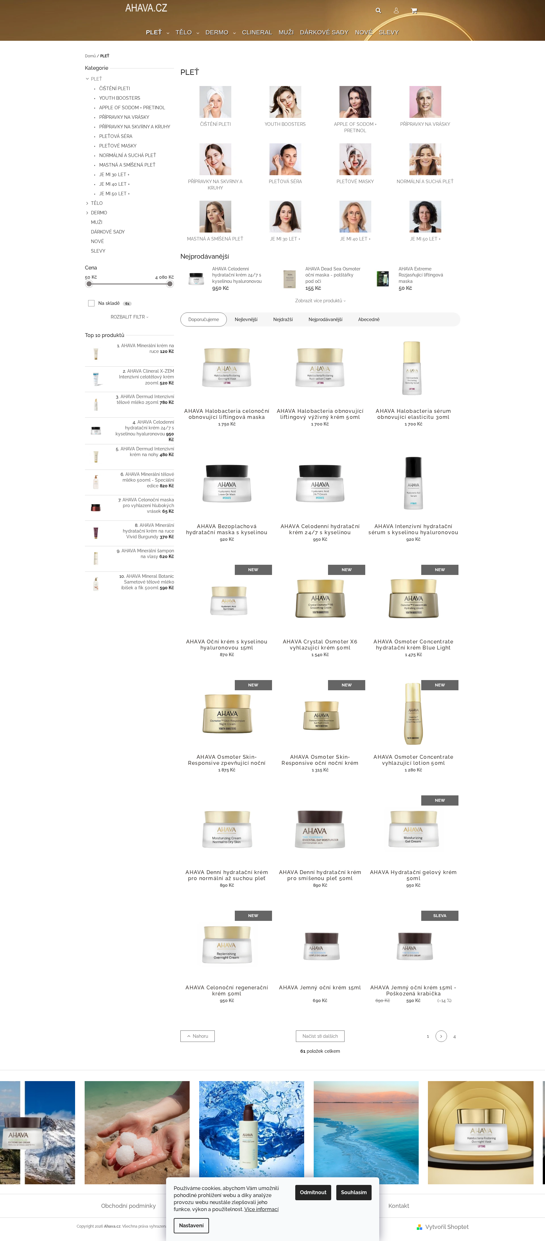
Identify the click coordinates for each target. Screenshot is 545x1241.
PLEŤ (96, 79)
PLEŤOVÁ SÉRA (115, 136)
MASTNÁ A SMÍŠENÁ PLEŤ (127, 165)
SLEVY (98, 251)
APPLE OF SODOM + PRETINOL (131, 107)
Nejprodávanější (325, 319)
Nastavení (191, 1226)
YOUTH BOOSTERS (119, 98)
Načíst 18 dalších (320, 1036)
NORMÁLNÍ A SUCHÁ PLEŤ (127, 155)
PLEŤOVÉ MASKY (117, 145)
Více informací (261, 1209)
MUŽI (96, 222)
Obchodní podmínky (128, 1205)
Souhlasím (354, 1192)
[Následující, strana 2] (441, 1036)
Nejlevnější (246, 319)
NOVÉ (97, 241)
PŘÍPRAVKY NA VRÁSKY (123, 117)
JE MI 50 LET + (114, 193)
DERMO (99, 212)
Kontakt (398, 1205)
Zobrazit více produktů (318, 300)
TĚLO (97, 203)
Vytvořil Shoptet (447, 1227)
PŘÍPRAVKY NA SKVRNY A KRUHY (134, 126)
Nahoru (200, 1036)
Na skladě (113, 303)
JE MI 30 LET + (113, 174)
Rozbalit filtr (128, 316)
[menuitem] (157, 32)
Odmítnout (313, 1192)
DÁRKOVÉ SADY (108, 231)
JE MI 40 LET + (114, 184)
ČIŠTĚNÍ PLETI (114, 88)
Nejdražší (283, 319)
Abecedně (369, 319)
